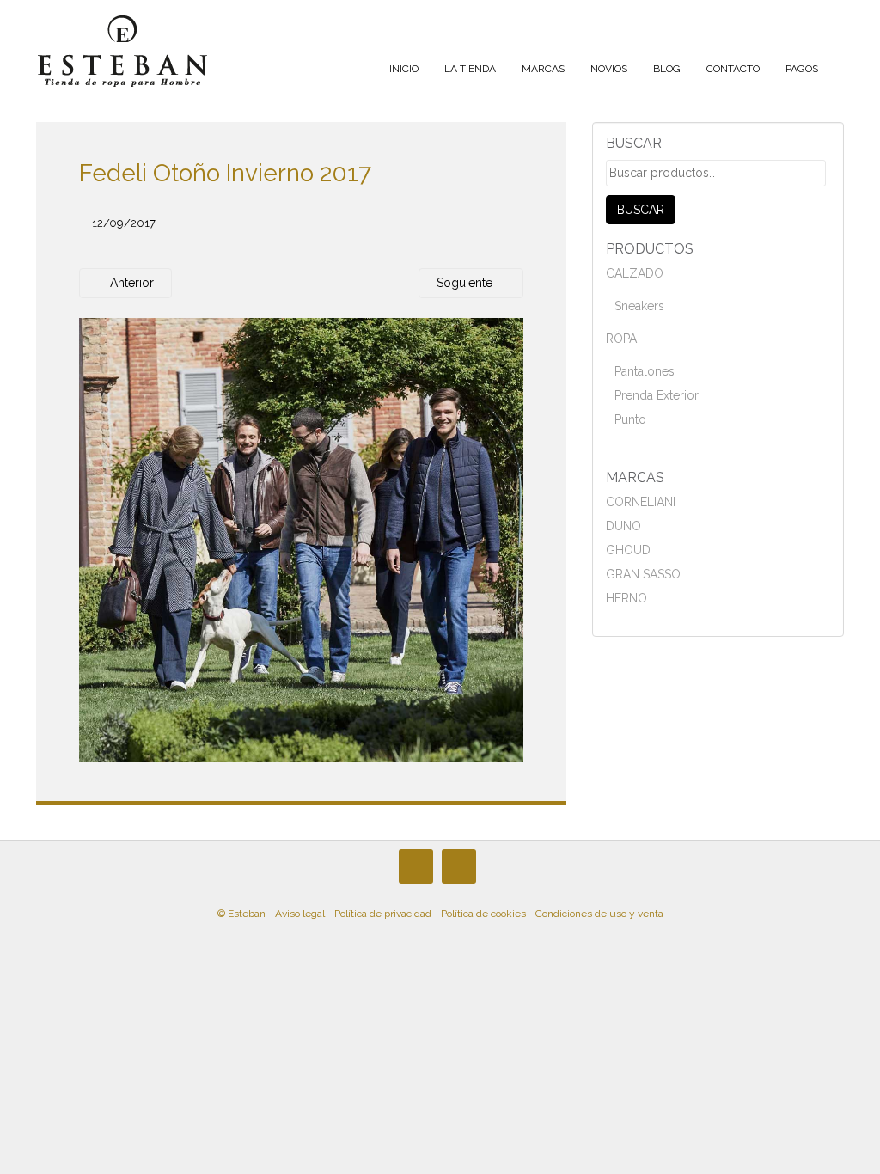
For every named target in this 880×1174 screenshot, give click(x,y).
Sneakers (639, 306)
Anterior (130, 283)
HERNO (626, 598)
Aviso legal (300, 914)
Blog (667, 69)
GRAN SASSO (643, 574)
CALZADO (634, 273)
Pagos (801, 69)
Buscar (640, 210)
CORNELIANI (640, 502)
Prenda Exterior (656, 395)
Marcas (543, 69)
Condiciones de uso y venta (599, 914)
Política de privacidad (382, 914)
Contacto (733, 69)
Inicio (404, 69)
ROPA (621, 338)
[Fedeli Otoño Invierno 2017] (301, 539)
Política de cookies (483, 914)
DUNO (623, 526)
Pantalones (644, 371)
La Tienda (470, 69)
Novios (608, 69)
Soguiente (466, 283)
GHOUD (628, 550)
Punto (630, 419)
